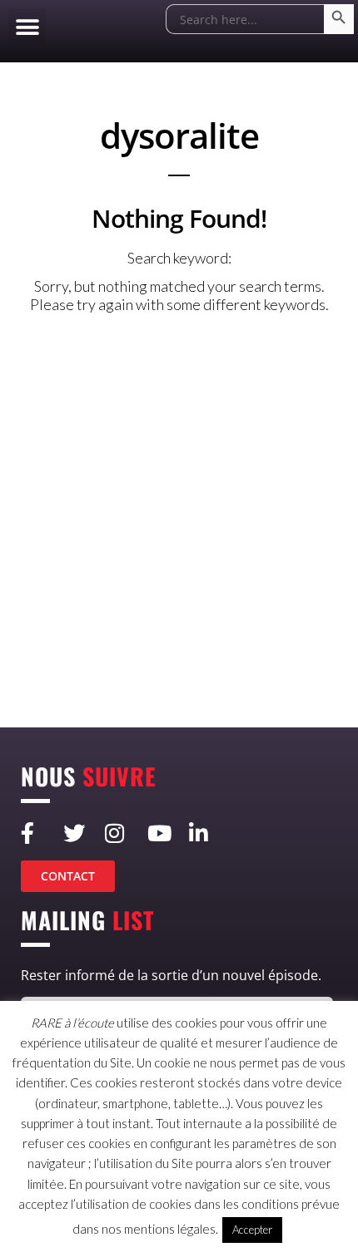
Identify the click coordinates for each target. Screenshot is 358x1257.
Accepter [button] (252, 1229)
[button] (27, 27)
